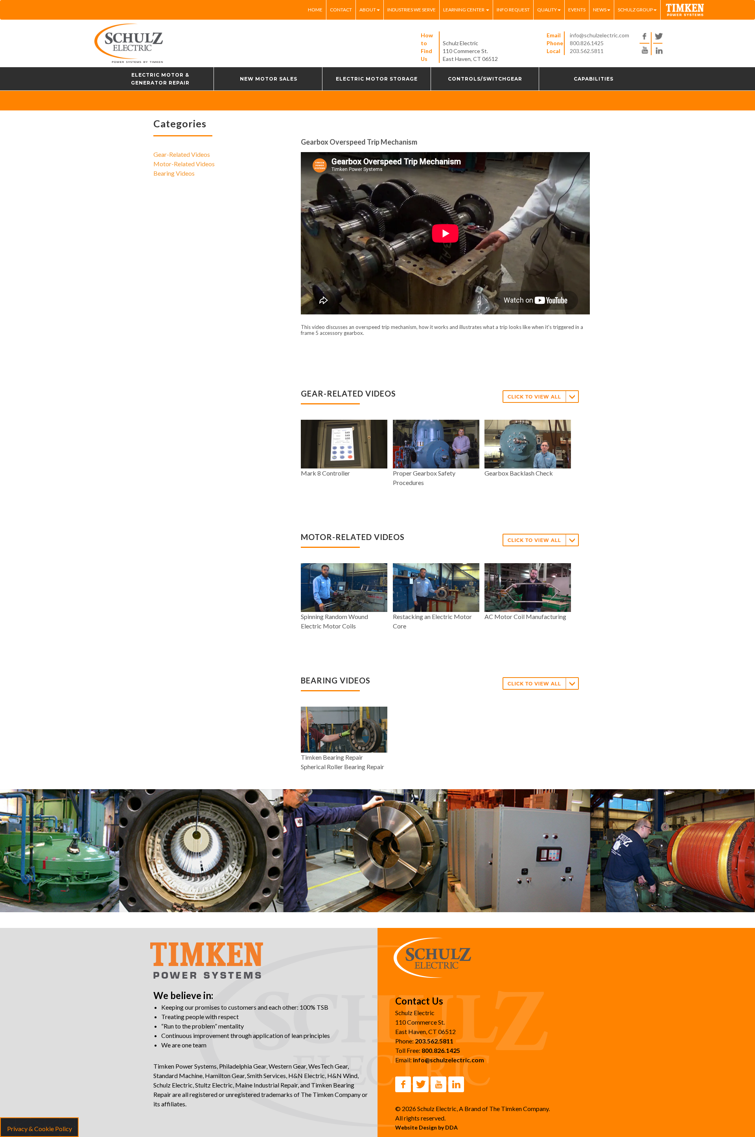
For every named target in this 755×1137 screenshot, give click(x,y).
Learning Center (464, 10)
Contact (341, 10)
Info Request (513, 10)
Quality (547, 10)
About (367, 10)
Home (315, 10)
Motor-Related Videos (184, 163)
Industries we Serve (411, 10)
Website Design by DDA (426, 1127)
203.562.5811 (587, 51)
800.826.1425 (587, 43)
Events (577, 10)
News (599, 10)
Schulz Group (635, 10)
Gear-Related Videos (181, 154)
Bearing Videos (174, 173)
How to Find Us (427, 47)
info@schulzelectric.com (599, 35)
